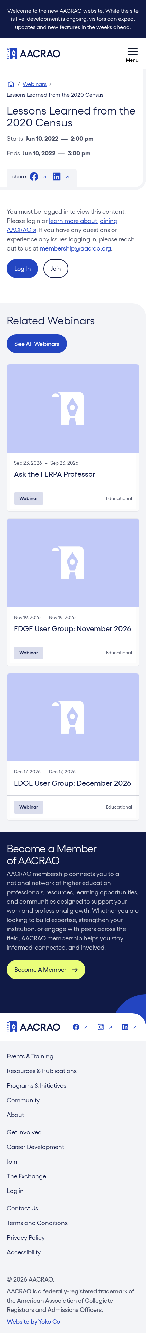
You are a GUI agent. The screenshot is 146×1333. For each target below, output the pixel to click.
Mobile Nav (132, 53)
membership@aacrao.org (75, 248)
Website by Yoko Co (33, 1321)
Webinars (35, 84)
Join (56, 268)
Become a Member (40, 969)
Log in (15, 1190)
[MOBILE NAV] (132, 53)
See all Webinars (36, 343)
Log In (22, 268)
